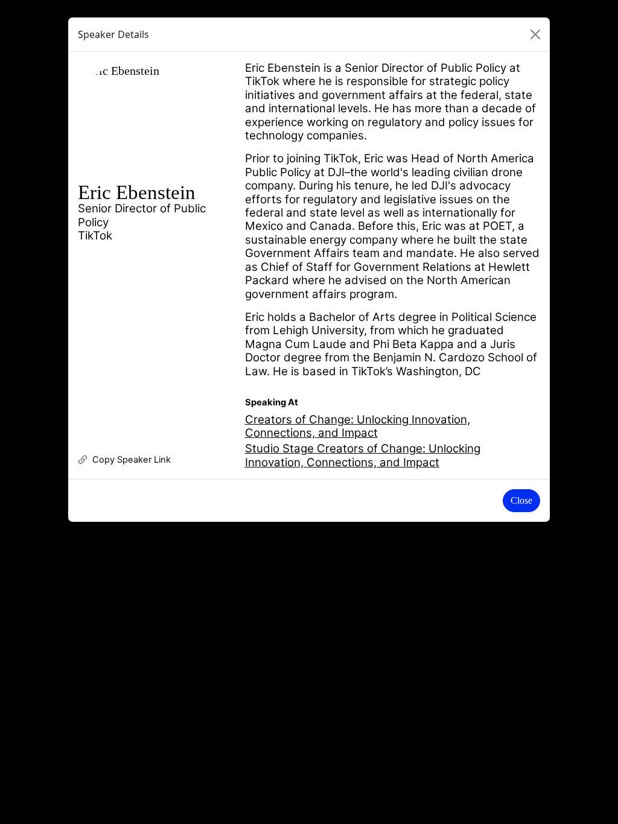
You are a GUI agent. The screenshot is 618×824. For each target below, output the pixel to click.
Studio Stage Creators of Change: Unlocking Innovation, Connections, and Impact (362, 455)
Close (521, 500)
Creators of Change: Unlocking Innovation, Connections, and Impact (357, 426)
